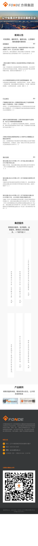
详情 (11, 301)
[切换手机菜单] (34, 8)
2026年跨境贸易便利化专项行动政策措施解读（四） (18, 80)
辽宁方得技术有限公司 (27, 510)
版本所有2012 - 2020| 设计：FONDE (12, 510)
